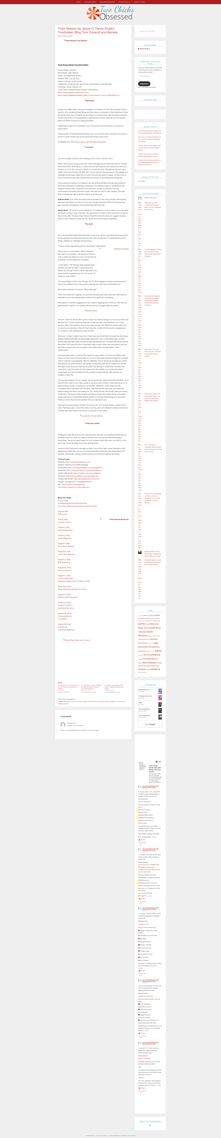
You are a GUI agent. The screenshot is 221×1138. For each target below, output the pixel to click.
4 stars (157, 615)
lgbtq (112, 701)
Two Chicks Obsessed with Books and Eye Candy (150, 786)
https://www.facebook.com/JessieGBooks (84, 470)
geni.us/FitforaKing (144, 1058)
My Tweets (141, 181)
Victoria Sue (144, 672)
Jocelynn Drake (143, 710)
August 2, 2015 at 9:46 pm (75, 725)
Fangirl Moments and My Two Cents (72, 589)
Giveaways (101, 701)
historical (148, 651)
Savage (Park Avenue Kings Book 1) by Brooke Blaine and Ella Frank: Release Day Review (149, 162)
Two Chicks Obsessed (102, 1135)
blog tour (154, 624)
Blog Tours (70, 701)
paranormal (141, 666)
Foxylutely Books (65, 616)
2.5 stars (140, 615)
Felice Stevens (150, 643)
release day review (152, 666)
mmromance (149, 658)
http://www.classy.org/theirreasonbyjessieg (88, 142)
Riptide (148, 669)
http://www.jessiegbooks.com (77, 462)
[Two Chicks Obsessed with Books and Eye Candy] (143, 766)
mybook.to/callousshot (145, 996)
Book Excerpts (82, 701)
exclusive (142, 643)
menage (140, 659)
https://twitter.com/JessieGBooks (87, 473)
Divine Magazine (64, 538)
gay (156, 642)
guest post (142, 651)
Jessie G (107, 701)
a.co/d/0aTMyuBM (144, 802)
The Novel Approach (66, 630)
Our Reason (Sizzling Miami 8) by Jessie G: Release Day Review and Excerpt (114, 687)
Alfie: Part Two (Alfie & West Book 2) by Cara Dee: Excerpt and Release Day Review (149, 139)
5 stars (147, 618)
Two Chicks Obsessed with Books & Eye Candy (110, 13)
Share (141, 844)
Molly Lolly (62, 514)
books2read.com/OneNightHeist (148, 864)
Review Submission (151, 197)
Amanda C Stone (64, 522)
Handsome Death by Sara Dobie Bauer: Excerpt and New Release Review (153, 562)
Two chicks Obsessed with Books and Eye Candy (77, 506)
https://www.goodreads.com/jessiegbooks (85, 468)
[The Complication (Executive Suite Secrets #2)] (160, 719)
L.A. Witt (153, 651)
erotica (148, 639)
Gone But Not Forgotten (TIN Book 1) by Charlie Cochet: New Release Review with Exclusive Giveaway (152, 300)
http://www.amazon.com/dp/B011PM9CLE (101, 95)
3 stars (144, 615)
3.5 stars (151, 615)
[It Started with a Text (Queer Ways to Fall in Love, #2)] (160, 700)
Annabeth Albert (148, 620)
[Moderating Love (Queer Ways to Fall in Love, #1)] (160, 693)
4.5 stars (141, 618)
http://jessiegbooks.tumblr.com (86, 479)
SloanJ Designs (131, 1135)
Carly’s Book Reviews (66, 554)
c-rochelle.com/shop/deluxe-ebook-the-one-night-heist (149, 869)
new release (149, 662)
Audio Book (156, 620)
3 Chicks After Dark (65, 578)
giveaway (143, 646)
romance (155, 669)
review (66, 704)
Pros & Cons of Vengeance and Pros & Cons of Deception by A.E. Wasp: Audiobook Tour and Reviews (153, 498)
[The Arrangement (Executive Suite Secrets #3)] (160, 712)
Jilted (140, 702)
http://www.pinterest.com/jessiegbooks (82, 476)
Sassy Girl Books (64, 570)
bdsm (147, 624)
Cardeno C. (150, 636)
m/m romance (120, 701)
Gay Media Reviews (65, 608)
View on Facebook (142, 842)
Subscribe (144, 84)
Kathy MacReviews (65, 530)
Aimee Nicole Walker (155, 618)
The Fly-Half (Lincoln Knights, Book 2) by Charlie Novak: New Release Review (149, 148)
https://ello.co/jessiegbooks (73, 484)
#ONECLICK (154, 805)
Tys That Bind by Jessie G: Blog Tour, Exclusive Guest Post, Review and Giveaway (68, 687)
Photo (143, 840)
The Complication (144, 715)
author (141, 623)
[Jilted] (160, 706)
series (139, 672)
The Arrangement (144, 709)
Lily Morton (140, 655)
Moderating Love (144, 689)
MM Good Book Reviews (68, 597)
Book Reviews (92, 701)
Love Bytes (62, 619)
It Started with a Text (145, 696)
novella (159, 663)
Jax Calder (142, 691)
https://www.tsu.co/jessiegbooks (76, 487)
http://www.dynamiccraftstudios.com (73, 93)
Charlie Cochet (156, 636)
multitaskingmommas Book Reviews (72, 503)
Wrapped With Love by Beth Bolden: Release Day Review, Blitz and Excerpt (153, 554)
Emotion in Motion (65, 605)
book (75, 701)
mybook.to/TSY (143, 924)
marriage (60, 704)
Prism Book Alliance (66, 546)
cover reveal (142, 639)
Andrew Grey (141, 620)
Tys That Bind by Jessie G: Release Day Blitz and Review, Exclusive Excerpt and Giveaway (91, 687)
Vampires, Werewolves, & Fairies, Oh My (74, 581)
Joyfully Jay (62, 627)
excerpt (153, 639)
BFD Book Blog (64, 562)
